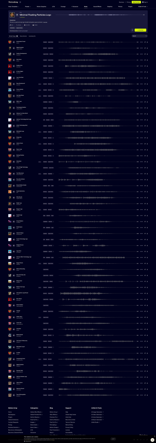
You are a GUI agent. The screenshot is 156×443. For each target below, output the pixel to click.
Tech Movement (20, 173)
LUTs (53, 6)
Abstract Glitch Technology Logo (23, 256)
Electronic (12, 27)
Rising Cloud (19, 280)
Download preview (14, 30)
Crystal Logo (19, 215)
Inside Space (19, 226)
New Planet (19, 298)
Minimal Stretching (20, 268)
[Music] (53, 432)
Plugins (130, 6)
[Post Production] (59, 430)
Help (67, 412)
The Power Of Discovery (21, 340)
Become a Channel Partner (15, 432)
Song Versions (23, 36)
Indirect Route (19, 143)
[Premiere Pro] (57, 417)
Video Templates (13, 6)
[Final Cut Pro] (57, 422)
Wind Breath (19, 197)
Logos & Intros (19, 27)
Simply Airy (18, 137)
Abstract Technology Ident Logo (23, 119)
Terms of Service (70, 422)
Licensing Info (32, 36)
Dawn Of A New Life (20, 274)
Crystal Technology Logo (22, 238)
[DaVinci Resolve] (59, 419)
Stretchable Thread (20, 41)
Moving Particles (20, 155)
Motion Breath (19, 334)
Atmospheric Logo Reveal (22, 292)
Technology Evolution (21, 107)
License (68, 430)
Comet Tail (18, 322)
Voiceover (75, 6)
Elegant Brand (19, 262)
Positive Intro (19, 65)
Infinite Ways (19, 316)
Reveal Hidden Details (21, 185)
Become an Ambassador (15, 430)
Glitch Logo (19, 101)
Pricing (10, 424)
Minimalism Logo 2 (20, 346)
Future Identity (19, 89)
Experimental (45, 167)
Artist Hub (68, 417)
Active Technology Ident (21, 125)
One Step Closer (20, 95)
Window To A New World (22, 113)
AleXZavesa (23, 17)
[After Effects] (57, 414)
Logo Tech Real (19, 77)
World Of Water (20, 232)
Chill (44, 119)
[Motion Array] (57, 412)
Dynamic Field (19, 370)
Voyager (18, 310)
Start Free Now (136, 2)
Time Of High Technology (22, 167)
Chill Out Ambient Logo (21, 376)
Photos (120, 6)
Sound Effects (97, 6)
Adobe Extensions (13, 419)
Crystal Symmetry (20, 191)
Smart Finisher (19, 304)
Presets (27, 6)
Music (85, 6)
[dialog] (78, 439)
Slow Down (19, 59)
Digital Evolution (20, 47)
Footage (63, 6)
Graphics (109, 6)
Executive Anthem (20, 179)
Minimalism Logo (20, 131)
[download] (147, 42)
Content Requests (13, 422)
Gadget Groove (20, 244)
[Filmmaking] (56, 425)
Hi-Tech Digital (19, 71)
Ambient (51, 281)
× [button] (154, 436)
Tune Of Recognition (21, 394)
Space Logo (19, 149)
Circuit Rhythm (19, 221)
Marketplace (11, 414)
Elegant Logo (19, 209)
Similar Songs (13, 36)
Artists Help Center (71, 414)
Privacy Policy (69, 427)
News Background (20, 83)
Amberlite (18, 328)
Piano (49, 185)
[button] (59, 441)
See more (45, 22)
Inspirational (50, 125)
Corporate (45, 42)
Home (10, 412)
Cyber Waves (19, 382)
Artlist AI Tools (142, 6)
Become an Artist (70, 419)
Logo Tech (18, 250)
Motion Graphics (41, 6)
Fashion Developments (21, 53)
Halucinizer (18, 161)
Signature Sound (20, 388)
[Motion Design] (58, 427)
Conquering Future (20, 358)
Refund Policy (69, 424)
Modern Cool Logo (20, 286)
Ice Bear (18, 352)
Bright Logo (19, 203)
